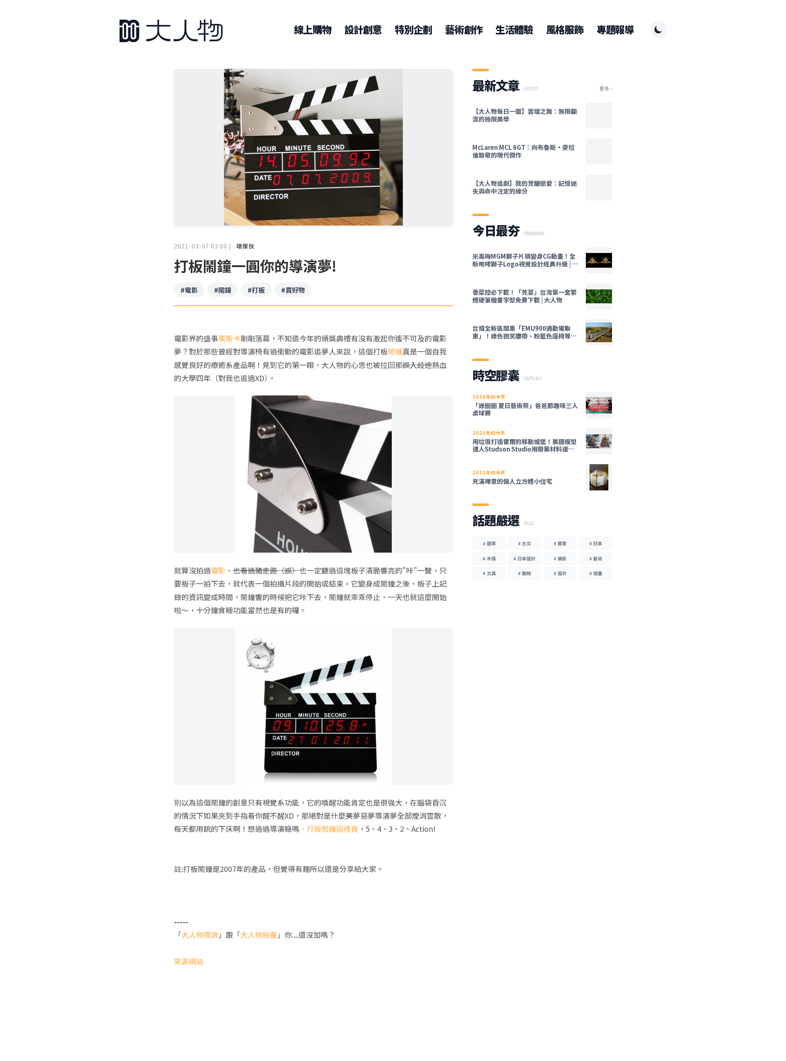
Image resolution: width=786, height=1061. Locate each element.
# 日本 (595, 543)
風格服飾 (564, 29)
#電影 (189, 290)
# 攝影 (560, 558)
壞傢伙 (245, 246)
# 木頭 (489, 558)
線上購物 (312, 29)
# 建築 (489, 543)
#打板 (256, 290)
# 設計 (560, 573)
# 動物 (524, 573)
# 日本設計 (524, 558)
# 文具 (489, 573)
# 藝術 (595, 558)
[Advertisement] (313, 999)
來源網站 (188, 961)
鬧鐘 (395, 351)
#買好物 (293, 290)
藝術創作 (463, 29)
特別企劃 (413, 29)
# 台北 (524, 543)
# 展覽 (560, 543)
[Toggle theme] (658, 29)
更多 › (605, 88)
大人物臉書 (258, 934)
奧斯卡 (229, 338)
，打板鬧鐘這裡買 (328, 828)
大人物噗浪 (199, 934)
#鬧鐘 (222, 290)
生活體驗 (514, 29)
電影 (218, 570)
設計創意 (363, 29)
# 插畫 (595, 573)
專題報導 (615, 29)
